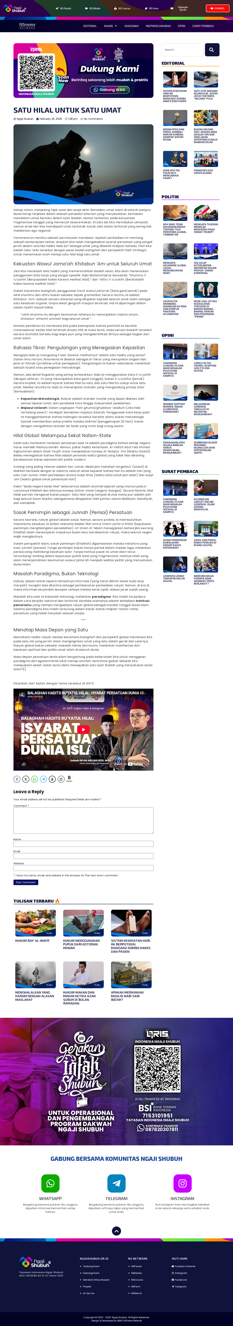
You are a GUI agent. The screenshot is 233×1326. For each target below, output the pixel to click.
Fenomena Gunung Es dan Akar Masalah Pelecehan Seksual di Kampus (173, 369)
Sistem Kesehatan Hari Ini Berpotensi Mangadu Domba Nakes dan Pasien (131, 945)
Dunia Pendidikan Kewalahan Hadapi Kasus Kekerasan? (175, 543)
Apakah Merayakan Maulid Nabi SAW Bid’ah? (127, 996)
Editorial (90, 26)
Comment (21, 806)
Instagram (182, 1198)
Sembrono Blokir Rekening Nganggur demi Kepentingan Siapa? (205, 447)
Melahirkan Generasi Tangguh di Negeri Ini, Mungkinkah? (203, 409)
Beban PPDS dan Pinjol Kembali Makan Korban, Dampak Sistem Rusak (173, 134)
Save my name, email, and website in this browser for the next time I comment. (67, 875)
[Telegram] (116, 1183)
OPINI (168, 335)
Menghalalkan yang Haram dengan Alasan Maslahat (34, 996)
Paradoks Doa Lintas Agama (203, 171)
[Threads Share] (52, 779)
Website (18, 863)
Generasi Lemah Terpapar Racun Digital (174, 578)
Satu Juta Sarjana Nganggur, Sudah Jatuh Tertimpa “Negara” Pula (206, 94)
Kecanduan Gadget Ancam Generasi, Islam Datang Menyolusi (204, 504)
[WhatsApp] (50, 1183)
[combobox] (183, 49)
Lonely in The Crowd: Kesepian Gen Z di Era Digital (205, 366)
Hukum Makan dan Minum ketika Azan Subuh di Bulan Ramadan (79, 997)
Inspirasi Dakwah (158, 26)
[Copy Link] (61, 779)
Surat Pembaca (203, 26)
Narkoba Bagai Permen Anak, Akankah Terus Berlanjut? (204, 579)
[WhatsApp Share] (34, 779)
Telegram (116, 1198)
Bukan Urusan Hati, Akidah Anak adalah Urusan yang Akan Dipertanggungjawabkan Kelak (206, 136)
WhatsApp (50, 1198)
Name (17, 839)
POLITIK (170, 196)
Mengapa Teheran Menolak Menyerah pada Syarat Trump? (206, 228)
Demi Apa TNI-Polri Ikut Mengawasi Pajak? (172, 174)
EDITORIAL (173, 63)
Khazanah (132, 26)
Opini (181, 26)
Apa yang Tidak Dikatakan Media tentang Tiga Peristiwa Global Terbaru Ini (174, 229)
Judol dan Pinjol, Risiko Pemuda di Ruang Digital (205, 542)
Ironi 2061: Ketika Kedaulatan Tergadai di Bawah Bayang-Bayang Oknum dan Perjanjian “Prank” (205, 309)
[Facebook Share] (16, 779)
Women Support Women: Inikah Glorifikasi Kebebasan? (174, 407)
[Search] (212, 49)
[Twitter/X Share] (25, 779)
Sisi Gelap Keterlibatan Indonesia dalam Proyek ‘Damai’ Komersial (205, 267)
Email (16, 851)
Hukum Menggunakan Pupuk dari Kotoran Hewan (81, 944)
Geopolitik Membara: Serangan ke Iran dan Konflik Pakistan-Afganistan (174, 308)
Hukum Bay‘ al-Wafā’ (32, 940)
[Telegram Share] (43, 779)
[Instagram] (182, 1183)
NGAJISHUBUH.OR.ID (94, 1258)
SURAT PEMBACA (180, 471)
